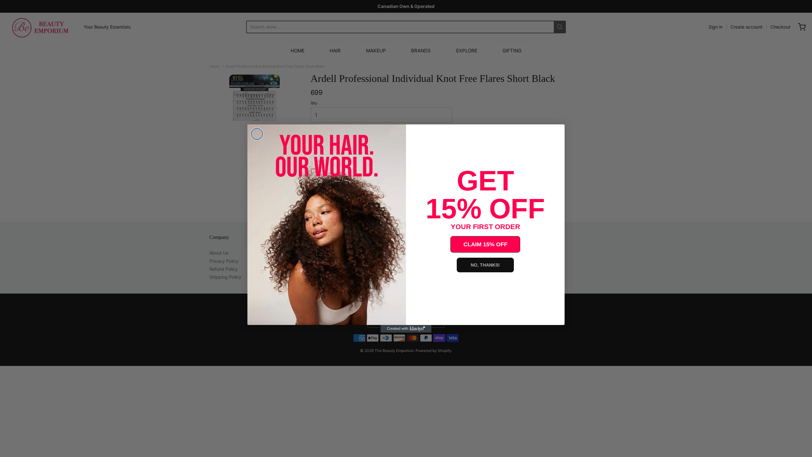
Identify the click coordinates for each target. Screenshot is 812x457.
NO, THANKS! (485, 265)
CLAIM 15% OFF (485, 244)
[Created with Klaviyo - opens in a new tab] (406, 329)
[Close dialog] (257, 134)
